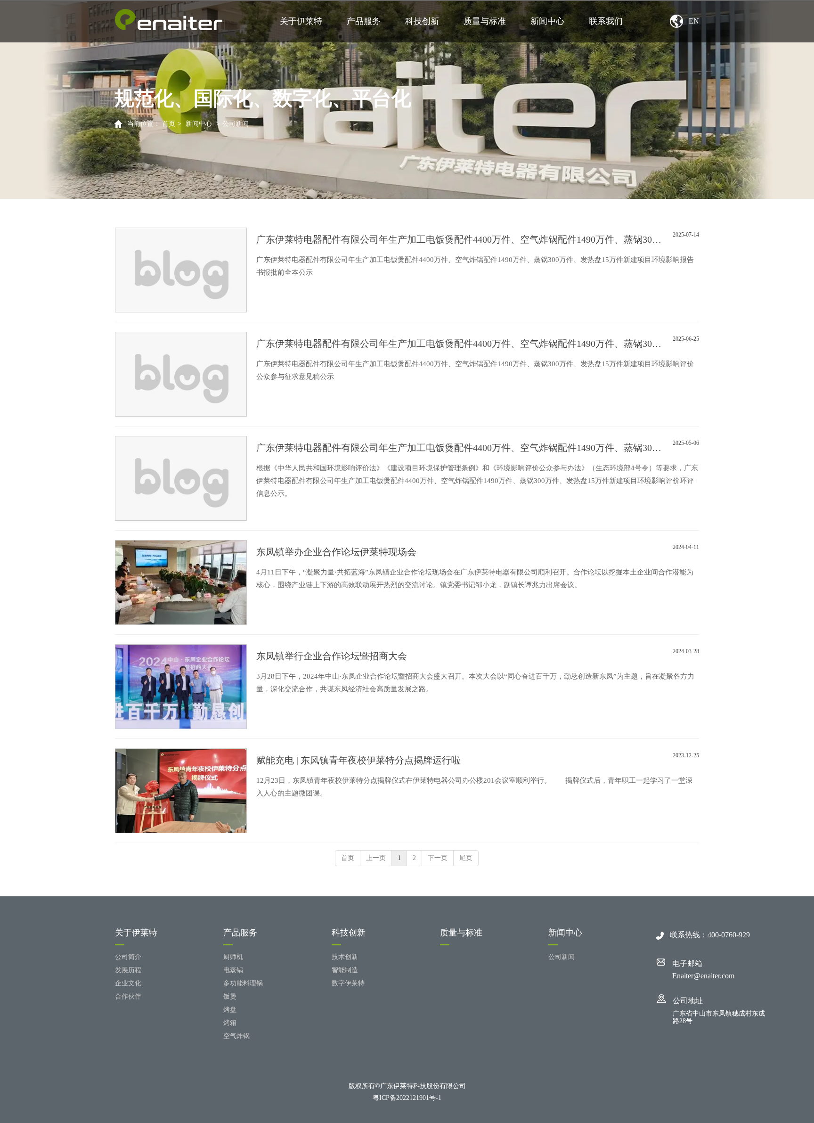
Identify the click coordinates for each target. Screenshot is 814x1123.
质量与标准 (485, 21)
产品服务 (364, 21)
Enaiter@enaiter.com (703, 976)
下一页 (438, 857)
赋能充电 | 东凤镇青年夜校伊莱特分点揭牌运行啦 (358, 760)
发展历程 (128, 970)
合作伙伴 (128, 996)
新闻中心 (547, 21)
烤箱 (229, 1022)
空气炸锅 (236, 1036)
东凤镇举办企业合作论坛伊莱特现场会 (336, 552)
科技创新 (422, 21)
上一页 (376, 857)
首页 (168, 123)
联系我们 (606, 21)
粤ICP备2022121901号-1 (407, 1097)
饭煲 (229, 996)
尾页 (465, 857)
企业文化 (128, 983)
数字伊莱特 (348, 983)
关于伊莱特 (301, 21)
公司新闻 (235, 123)
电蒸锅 (233, 970)
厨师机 (233, 956)
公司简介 (128, 956)
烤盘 (229, 1009)
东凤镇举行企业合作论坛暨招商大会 (331, 656)
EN (694, 21)
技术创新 (345, 956)
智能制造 (345, 970)
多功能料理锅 (243, 983)
